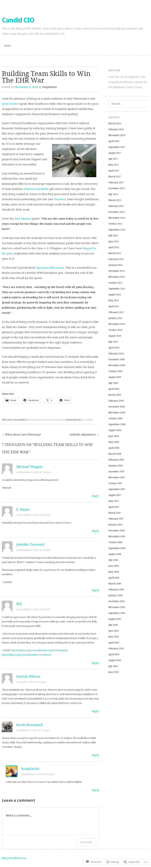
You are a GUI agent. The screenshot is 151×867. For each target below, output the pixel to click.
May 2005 (113, 636)
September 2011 (116, 288)
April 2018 (113, 141)
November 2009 (116, 365)
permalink (86, 419)
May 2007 (113, 501)
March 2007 (114, 513)
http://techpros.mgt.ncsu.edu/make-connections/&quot (39, 650)
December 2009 (116, 359)
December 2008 (116, 406)
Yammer (59, 199)
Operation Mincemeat (50, 267)
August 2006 (114, 554)
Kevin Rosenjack (29, 725)
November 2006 (116, 536)
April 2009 (113, 389)
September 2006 (116, 548)
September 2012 (116, 229)
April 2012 (113, 247)
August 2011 (114, 294)
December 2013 (116, 188)
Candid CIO (18, 20)
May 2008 (113, 442)
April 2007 (113, 507)
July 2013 (113, 194)
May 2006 (113, 572)
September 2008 (116, 424)
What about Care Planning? (21, 434)
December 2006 (116, 530)
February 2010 (116, 353)
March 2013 (114, 200)
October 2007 (115, 483)
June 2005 (113, 631)
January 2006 (115, 595)
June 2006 (113, 566)
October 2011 (115, 283)
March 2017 (114, 176)
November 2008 (116, 412)
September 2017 (116, 147)
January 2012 (115, 265)
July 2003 (113, 666)
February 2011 (116, 312)
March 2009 (114, 395)
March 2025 (114, 123)
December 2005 (116, 601)
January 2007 (115, 524)
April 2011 (113, 306)
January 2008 (115, 465)
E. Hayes (23, 509)
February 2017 (116, 182)
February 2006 (116, 589)
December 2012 (116, 212)
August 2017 (114, 153)
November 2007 (116, 477)
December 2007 (116, 471)
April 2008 (113, 448)
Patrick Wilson (28, 676)
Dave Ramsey (23, 218)
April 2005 (113, 642)
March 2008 (114, 454)
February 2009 (116, 400)
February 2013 (116, 206)
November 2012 (116, 218)
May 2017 (113, 165)
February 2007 (116, 518)
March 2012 (114, 253)
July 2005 (113, 625)
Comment (86, 842)
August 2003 (114, 660)
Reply (95, 495)
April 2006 (113, 577)
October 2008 (115, 418)
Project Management (54, 419)
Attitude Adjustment (84, 434)
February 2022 (116, 129)
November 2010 (116, 324)
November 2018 (116, 135)
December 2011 (116, 271)
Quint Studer (10, 103)
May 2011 (113, 300)
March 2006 (114, 583)
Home (7, 45)
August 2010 (114, 336)
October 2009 (115, 371)
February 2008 (116, 459)
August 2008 (114, 430)
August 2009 (114, 377)
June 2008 (113, 436)
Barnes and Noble (37, 188)
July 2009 (113, 383)
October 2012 (115, 224)
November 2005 (116, 607)
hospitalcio (50, 87)
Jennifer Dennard (30, 544)
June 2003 (113, 672)
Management (35, 419)
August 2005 (114, 619)
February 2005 (116, 648)
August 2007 (114, 495)
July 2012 (113, 235)
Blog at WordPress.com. (14, 858)
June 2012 (113, 241)
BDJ (19, 604)
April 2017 (113, 170)
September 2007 (116, 489)
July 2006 (113, 560)
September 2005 (116, 613)
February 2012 (116, 259)
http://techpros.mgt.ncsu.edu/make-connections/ (26, 655)
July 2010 (113, 341)
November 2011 (116, 277)
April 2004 (113, 654)
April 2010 (113, 347)
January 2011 (115, 318)
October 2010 (115, 330)
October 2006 (115, 542)
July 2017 (113, 159)
